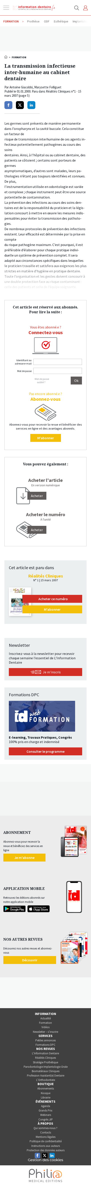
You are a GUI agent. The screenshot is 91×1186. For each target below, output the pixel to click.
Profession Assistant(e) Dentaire (45, 1075)
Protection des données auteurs (45, 1150)
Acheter (37, 530)
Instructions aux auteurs (45, 1146)
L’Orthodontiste (45, 1080)
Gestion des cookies (45, 1160)
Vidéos (45, 1027)
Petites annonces (45, 1040)
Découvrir (29, 960)
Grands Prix (45, 1110)
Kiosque (45, 1093)
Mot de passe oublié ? (42, 380)
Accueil (6, 57)
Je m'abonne (24, 857)
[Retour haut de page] (83, 1174)
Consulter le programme (45, 751)
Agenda (45, 1106)
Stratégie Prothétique (45, 1062)
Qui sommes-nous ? (45, 1128)
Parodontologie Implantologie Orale (46, 1067)
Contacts (45, 1132)
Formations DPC (45, 1045)
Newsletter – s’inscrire (45, 1032)
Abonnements (45, 1088)
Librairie (45, 1097)
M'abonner (45, 438)
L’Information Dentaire (45, 1053)
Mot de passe (24, 371)
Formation (45, 1023)
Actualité (45, 1018)
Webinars (45, 1115)
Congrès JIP (45, 1119)
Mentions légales (45, 1137)
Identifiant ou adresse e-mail (23, 362)
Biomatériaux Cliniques (45, 1071)
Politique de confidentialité (46, 1141)
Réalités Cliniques (45, 1058)
